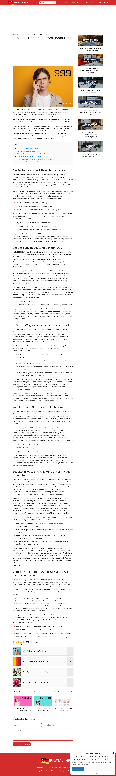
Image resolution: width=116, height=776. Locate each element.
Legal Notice (101, 773)
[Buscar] (54, 2)
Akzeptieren (78, 769)
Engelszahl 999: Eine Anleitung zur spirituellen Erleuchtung (35, 159)
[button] (112, 753)
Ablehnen (91, 769)
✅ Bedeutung (90, 2)
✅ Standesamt (77, 2)
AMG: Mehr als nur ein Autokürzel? (24, 692)
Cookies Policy (85, 773)
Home (67, 2)
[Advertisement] (58, 20)
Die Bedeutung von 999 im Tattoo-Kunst (30, 148)
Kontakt (67, 771)
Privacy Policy (93, 773)
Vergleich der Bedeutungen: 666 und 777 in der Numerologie (37, 162)
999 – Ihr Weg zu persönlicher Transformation (32, 154)
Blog (99, 2)
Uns (105, 2)
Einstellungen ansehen (105, 769)
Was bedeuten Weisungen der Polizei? (60, 692)
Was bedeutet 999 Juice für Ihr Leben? (29, 156)
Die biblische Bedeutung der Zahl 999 (29, 151)
